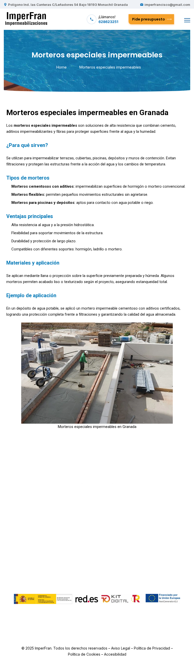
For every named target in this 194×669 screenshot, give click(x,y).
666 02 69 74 (158, 551)
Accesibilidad (115, 654)
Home (61, 67)
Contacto (115, 538)
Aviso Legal (120, 648)
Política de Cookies (84, 654)
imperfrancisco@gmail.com (167, 5)
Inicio (82, 518)
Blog (111, 531)
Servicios (86, 538)
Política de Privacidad (152, 648)
